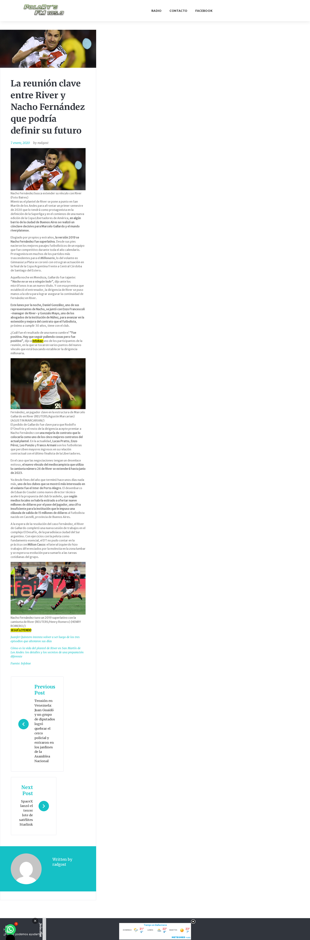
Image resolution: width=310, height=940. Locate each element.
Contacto (178, 10)
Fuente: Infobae (21, 663)
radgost (42, 143)
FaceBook (203, 10)
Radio (156, 10)
